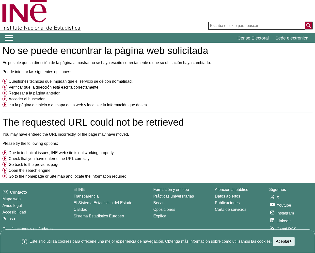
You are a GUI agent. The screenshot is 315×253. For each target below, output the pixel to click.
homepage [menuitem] (34, 176)
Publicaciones (227, 203)
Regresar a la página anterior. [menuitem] (34, 93)
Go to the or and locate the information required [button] (67, 176)
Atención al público (231, 189)
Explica (159, 216)
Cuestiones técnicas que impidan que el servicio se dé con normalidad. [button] (71, 81)
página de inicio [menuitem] (33, 105)
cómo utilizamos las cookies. (247, 241)
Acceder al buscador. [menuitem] (27, 99)
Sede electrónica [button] (291, 38)
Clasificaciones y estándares (27, 229)
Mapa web (11, 199)
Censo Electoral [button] (253, 38)
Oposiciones (164, 209)
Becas (158, 203)
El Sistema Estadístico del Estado (103, 203)
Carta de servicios (230, 209)
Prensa (8, 219)
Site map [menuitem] (57, 176)
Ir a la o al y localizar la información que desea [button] (78, 105)
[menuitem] (157, 81)
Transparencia (86, 196)
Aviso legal (12, 205)
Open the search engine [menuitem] (29, 170)
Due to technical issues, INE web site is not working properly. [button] (61, 153)
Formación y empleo (171, 189)
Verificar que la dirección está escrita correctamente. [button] (54, 87)
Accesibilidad (14, 212)
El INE (79, 189)
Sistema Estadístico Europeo (99, 216)
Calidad (80, 209)
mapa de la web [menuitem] (69, 105)
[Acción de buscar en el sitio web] (309, 25)
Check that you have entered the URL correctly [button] (49, 159)
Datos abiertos (227, 196)
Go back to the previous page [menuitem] (34, 164)
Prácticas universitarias (173, 196)
